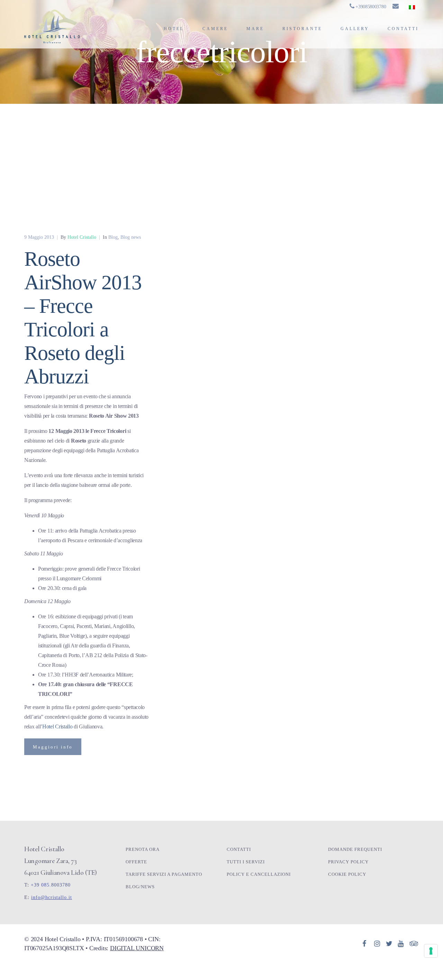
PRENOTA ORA (143, 849)
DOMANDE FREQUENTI (355, 849)
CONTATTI (403, 28)
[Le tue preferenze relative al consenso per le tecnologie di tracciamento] (430, 950)
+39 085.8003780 (51, 885)
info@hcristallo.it (51, 897)
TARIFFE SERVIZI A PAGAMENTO (164, 874)
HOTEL (174, 28)
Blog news (130, 237)
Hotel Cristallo (57, 726)
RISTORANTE (302, 28)
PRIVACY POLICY (348, 861)
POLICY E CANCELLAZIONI (259, 874)
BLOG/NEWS (140, 886)
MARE (255, 28)
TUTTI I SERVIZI (246, 861)
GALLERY (355, 28)
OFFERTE (136, 861)
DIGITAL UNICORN (137, 948)
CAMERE (215, 28)
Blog (113, 237)
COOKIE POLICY (347, 874)
